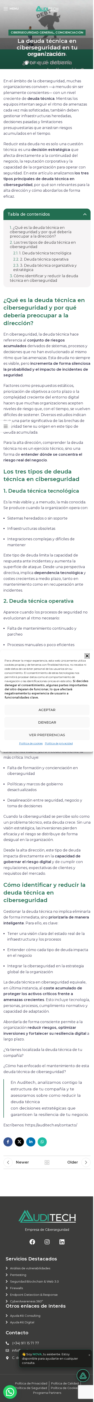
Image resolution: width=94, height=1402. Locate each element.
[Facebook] (32, 1242)
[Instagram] (47, 1242)
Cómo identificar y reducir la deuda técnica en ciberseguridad (44, 278)
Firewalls (16, 1288)
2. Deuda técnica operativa (44, 259)
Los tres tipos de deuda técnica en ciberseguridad (43, 244)
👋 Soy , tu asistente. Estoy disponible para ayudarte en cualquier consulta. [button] (52, 1358)
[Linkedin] (62, 1242)
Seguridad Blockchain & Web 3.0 (34, 1281)
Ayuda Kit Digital (22, 1322)
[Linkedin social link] (30, 1141)
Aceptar (47, 710)
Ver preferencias (47, 735)
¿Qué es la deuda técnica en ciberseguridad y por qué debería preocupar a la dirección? (40, 231)
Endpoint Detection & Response (34, 1294)
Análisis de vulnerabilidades (30, 1268)
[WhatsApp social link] (42, 1141)
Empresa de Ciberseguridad (47, 1230)
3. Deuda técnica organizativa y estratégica (45, 267)
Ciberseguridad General (32, 32)
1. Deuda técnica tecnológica (45, 253)
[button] (87, 656)
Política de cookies (31, 743)
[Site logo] (47, 8)
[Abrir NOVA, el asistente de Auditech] (79, 1375)
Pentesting (18, 1275)
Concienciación (69, 32)
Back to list (47, 1162)
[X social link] (19, 1141)
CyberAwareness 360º (26, 1301)
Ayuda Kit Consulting (25, 1315)
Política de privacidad (59, 743)
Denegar (47, 722)
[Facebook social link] (8, 1141)
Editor (35, 62)
